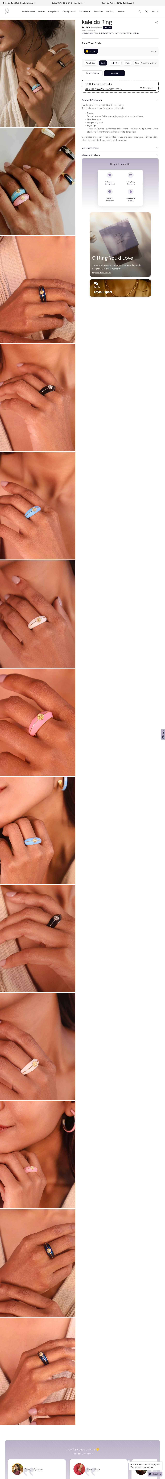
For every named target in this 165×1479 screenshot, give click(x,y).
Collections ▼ (85, 11)
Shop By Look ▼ (69, 11)
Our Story (110, 11)
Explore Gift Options (101, 272)
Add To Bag (94, 73)
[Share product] (156, 22)
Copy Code (147, 88)
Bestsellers (98, 11)
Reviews (121, 11)
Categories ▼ (53, 11)
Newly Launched (28, 11)
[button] (140, 11)
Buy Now (114, 73)
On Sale (41, 11)
